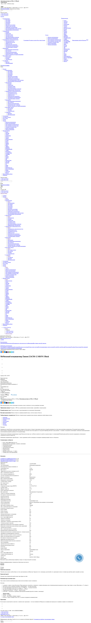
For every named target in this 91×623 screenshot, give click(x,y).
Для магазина (68, 347)
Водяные (10, 109)
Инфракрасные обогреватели (14, 90)
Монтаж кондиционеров (10, 122)
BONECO (7, 148)
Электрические (11, 111)
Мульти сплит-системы (13, 77)
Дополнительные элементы (14, 98)
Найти (2, 621)
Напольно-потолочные (13, 76)
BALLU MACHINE (9, 169)
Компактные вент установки (14, 104)
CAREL (7, 150)
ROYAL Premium (9, 139)
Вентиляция (8, 99)
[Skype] (11, 352)
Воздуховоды (11, 102)
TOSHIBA (7, 154)
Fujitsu (6, 132)
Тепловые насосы (11, 87)
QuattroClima (8, 135)
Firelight (7, 143)
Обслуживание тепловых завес (12, 125)
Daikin (6, 165)
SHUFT (7, 144)
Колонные (10, 75)
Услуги (4, 120)
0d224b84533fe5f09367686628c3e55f (8, 459)
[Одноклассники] (3, 352)
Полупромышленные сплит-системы (16, 80)
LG (6, 164)
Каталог (4, 69)
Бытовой (10, 113)
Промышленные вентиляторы (14, 101)
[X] (6, 352)
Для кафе (63, 347)
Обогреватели (8, 82)
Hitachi (6, 141)
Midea (6, 155)
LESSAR (7, 133)
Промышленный (11, 114)
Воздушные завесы (9, 107)
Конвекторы (10, 85)
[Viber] (8, 352)
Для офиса (73, 347)
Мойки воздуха (11, 95)
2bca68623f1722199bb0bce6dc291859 (8, 458)
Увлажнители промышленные (14, 97)
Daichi (6, 166)
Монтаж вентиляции (9, 129)
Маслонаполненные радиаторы (14, 88)
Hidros (6, 145)
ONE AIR (7, 161)
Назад (6, 198)
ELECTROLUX (8, 167)
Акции (4, 119)
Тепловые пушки (11, 86)
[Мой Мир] (4, 352)
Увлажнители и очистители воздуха (13, 91)
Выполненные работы (7, 174)
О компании (5, 116)
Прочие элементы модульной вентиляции (17, 106)
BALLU (7, 172)
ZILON (6, 157)
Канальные (10, 74)
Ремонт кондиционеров (10, 123)
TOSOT (7, 134)
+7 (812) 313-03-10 (4, 15)
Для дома (59, 347)
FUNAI (7, 156)
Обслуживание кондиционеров (12, 124)
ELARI (6, 140)
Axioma (7, 138)
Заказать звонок (3, 193)
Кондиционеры (8, 70)
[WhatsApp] (10, 352)
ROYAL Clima (8, 160)
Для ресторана (78, 347)
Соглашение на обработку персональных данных (44, 619)
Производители (6, 130)
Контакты (5, 175)
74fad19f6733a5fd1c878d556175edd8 (8, 461)
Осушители (8, 112)
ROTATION (7, 151)
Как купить (5, 118)
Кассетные (10, 72)
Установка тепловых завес (11, 127)
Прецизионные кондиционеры (14, 81)
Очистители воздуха (12, 92)
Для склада (6, 348)
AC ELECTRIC (8, 153)
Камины (9, 83)
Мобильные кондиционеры (14, 78)
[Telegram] (13, 352)
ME (6, 159)
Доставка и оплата (7, 117)
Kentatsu (7, 137)
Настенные (10, 71)
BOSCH (7, 162)
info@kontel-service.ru (6, 338)
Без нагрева (10, 108)
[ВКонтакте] (1, 352)
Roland (6, 170)
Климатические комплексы (13, 96)
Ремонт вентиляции (9, 128)
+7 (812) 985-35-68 (4, 13)
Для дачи (56, 347)
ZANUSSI (7, 171)
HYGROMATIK (8, 149)
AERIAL (7, 146)
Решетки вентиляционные (13, 103)
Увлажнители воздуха (12, 93)
